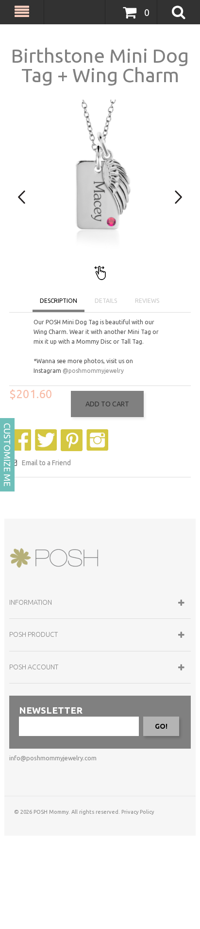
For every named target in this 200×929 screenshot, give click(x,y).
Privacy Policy (137, 812)
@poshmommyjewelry (93, 371)
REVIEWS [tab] (147, 301)
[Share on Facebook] (21, 434)
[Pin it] (73, 434)
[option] (100, 190)
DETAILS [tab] (106, 301)
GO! (161, 726)
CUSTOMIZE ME (7, 455)
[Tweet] (47, 434)
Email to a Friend (46, 463)
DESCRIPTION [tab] (58, 301)
